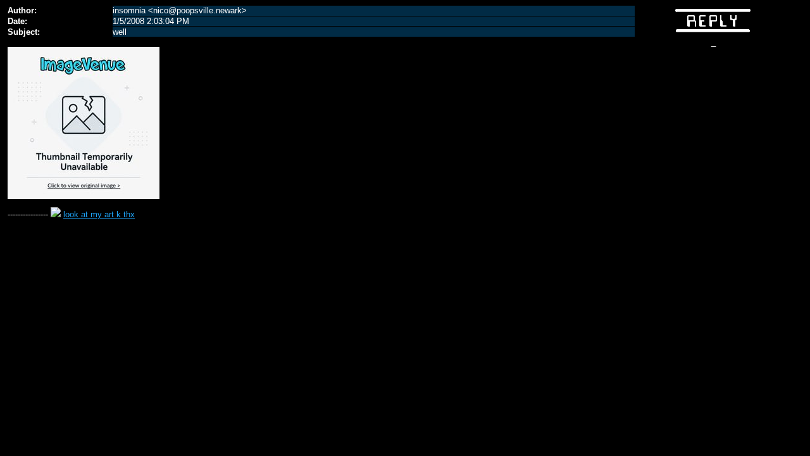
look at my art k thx (99, 214)
